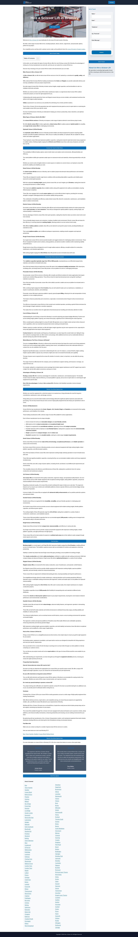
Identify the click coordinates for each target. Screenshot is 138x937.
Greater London (29, 813)
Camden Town (28, 866)
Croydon (57, 840)
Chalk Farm (28, 879)
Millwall (27, 801)
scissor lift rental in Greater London (76, 49)
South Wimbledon (59, 828)
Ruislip (57, 920)
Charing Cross (28, 859)
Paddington (28, 898)
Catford (26, 872)
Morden (57, 849)
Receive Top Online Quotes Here (55, 389)
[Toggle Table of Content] (37, 58)
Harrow (57, 888)
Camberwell (28, 845)
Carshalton (58, 863)
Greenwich (27, 815)
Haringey (27, 877)
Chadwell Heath (29, 919)
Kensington (28, 921)
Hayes (57, 913)
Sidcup (57, 791)
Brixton (26, 882)
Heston (57, 909)
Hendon (57, 821)
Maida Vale (27, 912)
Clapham (27, 895)
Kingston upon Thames (61, 895)
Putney (57, 814)
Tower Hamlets (29, 734)
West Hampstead (29, 925)
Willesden (57, 807)
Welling (27, 905)
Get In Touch (101, 61)
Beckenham (58, 789)
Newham (27, 808)
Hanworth (57, 916)
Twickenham (58, 890)
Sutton (57, 881)
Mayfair (26, 870)
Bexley (57, 805)
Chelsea (27, 902)
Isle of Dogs (28, 803)
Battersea (27, 916)
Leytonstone (28, 820)
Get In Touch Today (54, 53)
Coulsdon (57, 897)
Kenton (57, 879)
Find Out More (54, 541)
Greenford (57, 893)
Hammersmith (58, 812)
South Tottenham (29, 840)
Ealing (57, 877)
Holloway (27, 856)
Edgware (57, 865)
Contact (112, 2)
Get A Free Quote (54, 775)
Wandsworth (58, 796)
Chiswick (57, 835)
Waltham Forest (29, 863)
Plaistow (27, 797)
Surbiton (57, 900)
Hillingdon (57, 923)
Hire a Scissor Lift (33, 40)
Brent (56, 803)
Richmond (57, 870)
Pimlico (27, 875)
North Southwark (29, 826)
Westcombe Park (29, 817)
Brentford (57, 867)
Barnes (57, 826)
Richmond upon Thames (61, 872)
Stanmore (57, 886)
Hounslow (57, 904)
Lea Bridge (27, 810)
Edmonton (27, 909)
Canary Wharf (42, 734)
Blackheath (27, 829)
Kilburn (26, 923)
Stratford (36, 734)
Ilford (26, 843)
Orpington (57, 853)
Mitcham (57, 833)
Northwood (58, 925)
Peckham (27, 833)
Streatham (57, 784)
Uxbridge (57, 927)
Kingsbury (57, 842)
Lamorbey (57, 794)
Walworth (27, 824)
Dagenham (58, 787)
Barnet (57, 847)
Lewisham (27, 854)
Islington (27, 822)
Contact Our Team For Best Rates (54, 147)
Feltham (57, 918)
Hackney (27, 799)
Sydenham (27, 907)
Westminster (28, 861)
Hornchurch (58, 830)
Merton (57, 824)
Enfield (57, 810)
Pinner (57, 911)
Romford (57, 817)
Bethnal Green (50, 734)
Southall (57, 906)
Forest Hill (27, 886)
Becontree (27, 900)
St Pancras (27, 847)
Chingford (27, 914)
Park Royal (58, 844)
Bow (24, 734)
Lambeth (27, 884)
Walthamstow (28, 849)
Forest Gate (28, 806)
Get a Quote (54, 26)
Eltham (26, 889)
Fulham (57, 798)
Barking (27, 838)
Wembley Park (59, 856)
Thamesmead (28, 891)
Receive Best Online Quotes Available (54, 256)
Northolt (57, 902)
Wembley (57, 860)
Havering (57, 837)
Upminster (57, 858)
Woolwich (27, 836)
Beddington (58, 851)
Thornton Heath (59, 819)
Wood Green (28, 893)
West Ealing (58, 874)
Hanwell (57, 883)
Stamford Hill (28, 831)
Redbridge (27, 852)
